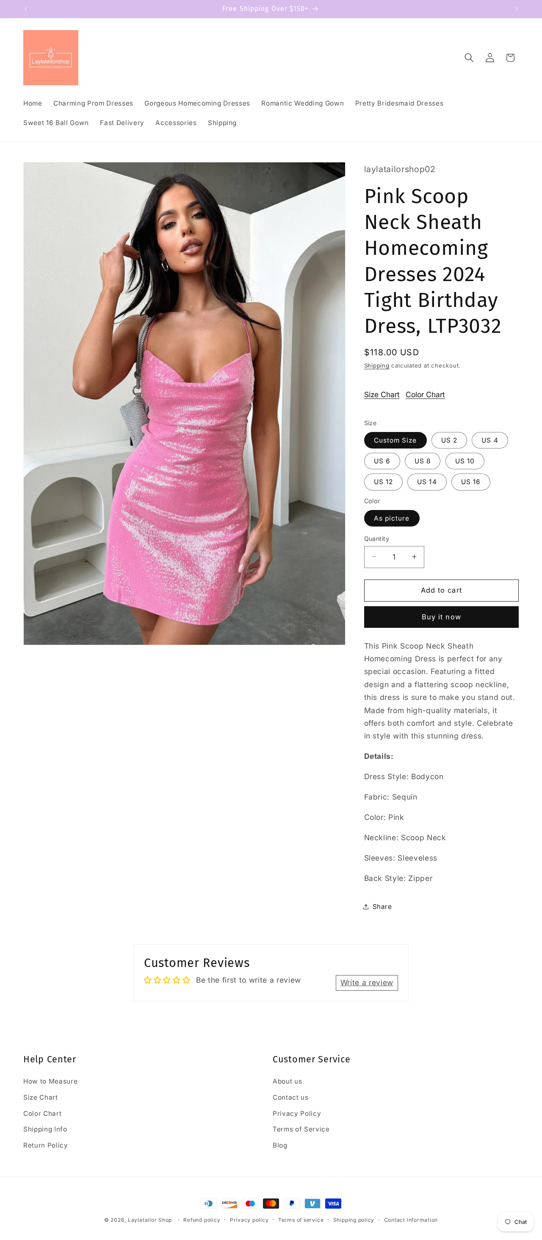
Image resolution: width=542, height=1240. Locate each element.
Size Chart (382, 394)
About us (287, 1082)
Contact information (411, 1220)
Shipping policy (354, 1220)
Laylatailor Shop (150, 1220)
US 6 (382, 461)
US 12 (383, 482)
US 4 (489, 440)
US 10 (465, 461)
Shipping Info (45, 1130)
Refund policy (201, 1220)
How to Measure (50, 1082)
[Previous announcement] (26, 9)
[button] (469, 57)
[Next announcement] (516, 9)
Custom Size (395, 440)
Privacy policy (249, 1220)
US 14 (427, 482)
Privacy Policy (297, 1113)
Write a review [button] (366, 982)
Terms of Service (301, 1130)
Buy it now (441, 617)
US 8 (423, 461)
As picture (392, 518)
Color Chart (425, 394)
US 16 (471, 482)
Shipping (377, 365)
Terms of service (301, 1220)
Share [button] (382, 906)
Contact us (291, 1097)
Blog (280, 1145)
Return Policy (45, 1145)
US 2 (449, 440)
